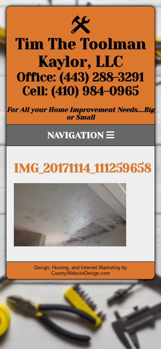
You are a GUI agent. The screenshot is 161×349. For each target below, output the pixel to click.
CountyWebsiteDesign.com (80, 273)
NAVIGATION (76, 135)
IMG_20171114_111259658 (82, 168)
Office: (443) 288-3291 (80, 77)
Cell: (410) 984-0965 (80, 91)
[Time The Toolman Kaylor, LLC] (80, 31)
